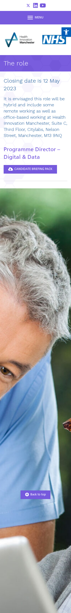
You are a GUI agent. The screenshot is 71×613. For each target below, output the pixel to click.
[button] (28, 5)
